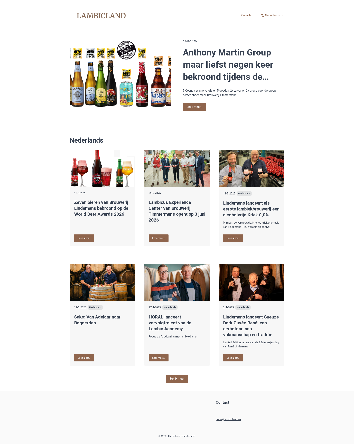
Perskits (246, 15)
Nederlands (272, 15)
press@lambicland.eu (228, 419)
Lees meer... (194, 107)
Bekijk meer (177, 378)
